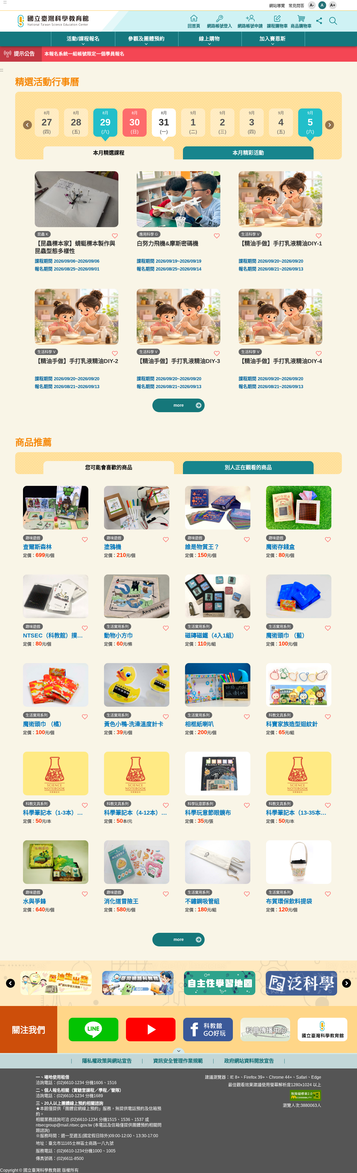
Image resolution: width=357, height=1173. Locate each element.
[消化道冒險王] (136, 862)
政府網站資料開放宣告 (249, 1061)
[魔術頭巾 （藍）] (298, 596)
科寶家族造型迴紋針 (292, 724)
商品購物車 (301, 26)
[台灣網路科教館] (138, 983)
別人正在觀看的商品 (248, 467)
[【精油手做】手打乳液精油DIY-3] (178, 317)
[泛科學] (301, 983)
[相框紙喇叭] (217, 685)
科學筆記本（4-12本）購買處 (135, 812)
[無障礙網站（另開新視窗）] (257, 1095)
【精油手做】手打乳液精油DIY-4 (280, 361)
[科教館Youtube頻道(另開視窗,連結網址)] (151, 1029)
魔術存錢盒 (280, 547)
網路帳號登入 (219, 26)
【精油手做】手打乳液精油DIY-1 (280, 243)
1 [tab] (178, 52)
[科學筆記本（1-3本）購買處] (55, 773)
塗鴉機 (112, 547)
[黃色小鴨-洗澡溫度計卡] (136, 685)
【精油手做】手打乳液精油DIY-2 (76, 361)
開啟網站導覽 (178, 1050)
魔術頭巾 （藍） (287, 635)
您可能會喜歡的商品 (108, 467)
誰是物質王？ (202, 547)
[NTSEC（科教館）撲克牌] (55, 596)
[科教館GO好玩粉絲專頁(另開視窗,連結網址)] (208, 1029)
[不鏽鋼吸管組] (217, 862)
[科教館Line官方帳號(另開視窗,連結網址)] (93, 1029)
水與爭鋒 (34, 901)
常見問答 (296, 6)
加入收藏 (115, 236)
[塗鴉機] (136, 508)
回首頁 (194, 26)
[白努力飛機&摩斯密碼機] (178, 199)
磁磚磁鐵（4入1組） (211, 635)
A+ (332, 5)
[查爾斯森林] (55, 508)
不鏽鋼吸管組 (202, 901)
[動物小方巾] (136, 596)
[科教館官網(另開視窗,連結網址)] (322, 1029)
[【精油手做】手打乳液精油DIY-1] (280, 199)
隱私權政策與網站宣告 (107, 1061)
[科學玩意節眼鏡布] (217, 773)
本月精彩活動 (248, 153)
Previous (27, 124)
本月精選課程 (108, 153)
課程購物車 (277, 26)
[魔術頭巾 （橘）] (55, 685)
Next (329, 124)
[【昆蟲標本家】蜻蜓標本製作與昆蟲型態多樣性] (76, 199)
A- (312, 5)
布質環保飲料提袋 (289, 901)
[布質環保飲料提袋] (298, 862)
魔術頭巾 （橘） (44, 724)
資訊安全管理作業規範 (178, 1061)
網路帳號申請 (250, 26)
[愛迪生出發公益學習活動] (56, 983)
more (179, 405)
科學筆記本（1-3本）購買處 (53, 812)
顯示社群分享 (319, 21)
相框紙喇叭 (199, 724)
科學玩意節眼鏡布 (208, 812)
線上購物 (209, 39)
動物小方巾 (118, 635)
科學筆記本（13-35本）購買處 (296, 812)
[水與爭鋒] (55, 862)
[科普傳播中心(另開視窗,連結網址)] (265, 1029)
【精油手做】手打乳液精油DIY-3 (178, 361)
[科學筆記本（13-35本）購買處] (298, 773)
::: (5, 2)
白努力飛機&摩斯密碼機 (167, 243)
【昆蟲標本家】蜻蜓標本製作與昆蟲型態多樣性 (75, 247)
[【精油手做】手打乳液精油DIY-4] (280, 317)
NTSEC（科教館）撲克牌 (53, 635)
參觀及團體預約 (146, 39)
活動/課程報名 (83, 39)
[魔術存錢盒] (298, 508)
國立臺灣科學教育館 (54, 21)
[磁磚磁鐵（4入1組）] (217, 596)
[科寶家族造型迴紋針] (298, 685)
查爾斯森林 (37, 547)
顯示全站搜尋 (333, 21)
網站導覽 (277, 6)
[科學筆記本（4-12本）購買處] (136, 773)
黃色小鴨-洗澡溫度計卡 (133, 724)
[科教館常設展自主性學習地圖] (219, 983)
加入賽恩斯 (273, 39)
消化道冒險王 (121, 901)
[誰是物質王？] (217, 508)
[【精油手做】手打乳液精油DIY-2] (76, 317)
